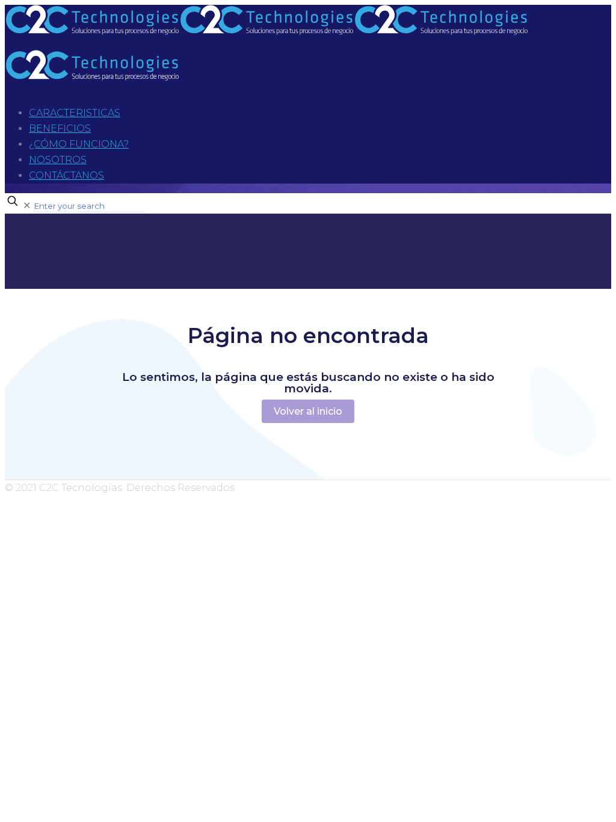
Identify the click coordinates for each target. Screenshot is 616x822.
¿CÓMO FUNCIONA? (79, 144)
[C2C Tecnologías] (266, 54)
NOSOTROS (58, 159)
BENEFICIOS (60, 128)
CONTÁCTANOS (66, 175)
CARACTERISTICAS (74, 113)
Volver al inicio (308, 411)
